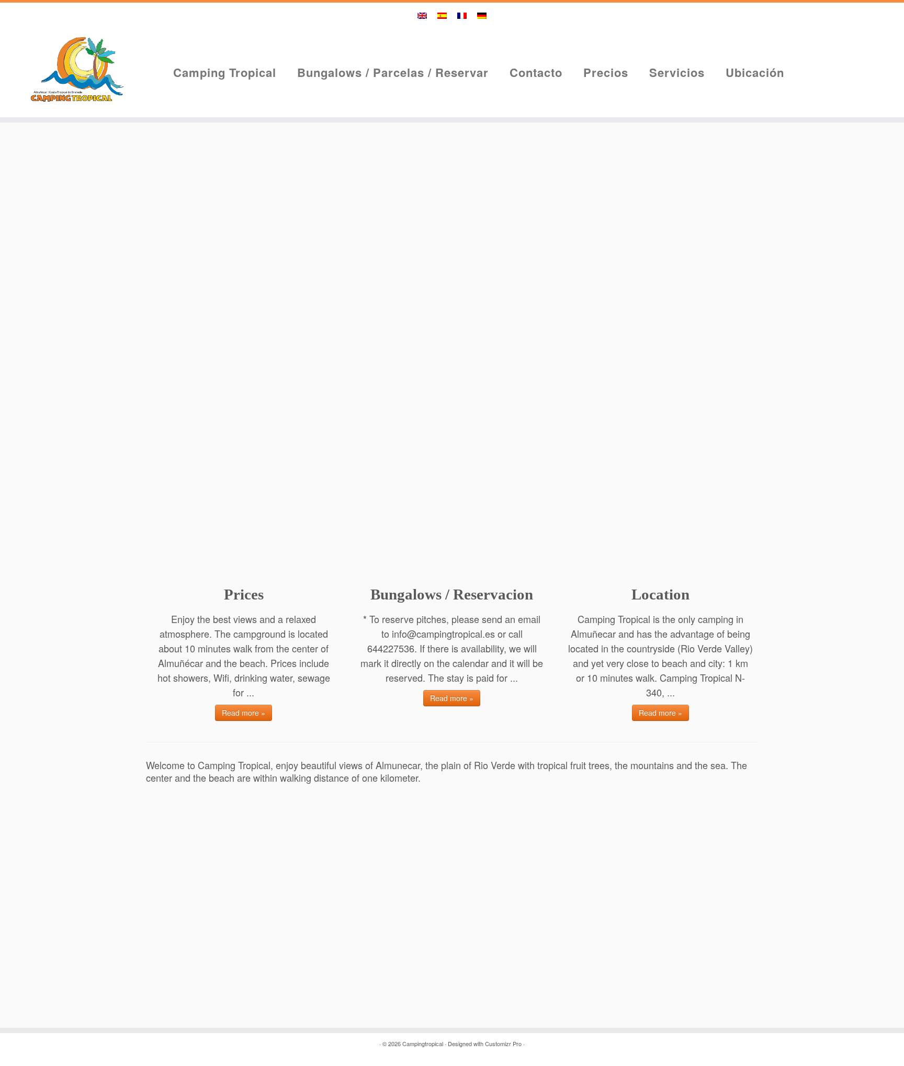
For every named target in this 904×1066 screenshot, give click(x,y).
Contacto (536, 72)
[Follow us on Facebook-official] (857, 94)
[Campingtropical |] (75, 68)
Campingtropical (422, 1043)
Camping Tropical (224, 72)
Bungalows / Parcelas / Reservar (393, 72)
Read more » (243, 712)
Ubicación (755, 72)
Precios (605, 72)
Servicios (677, 72)
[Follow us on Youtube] (857, 73)
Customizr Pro (503, 1043)
